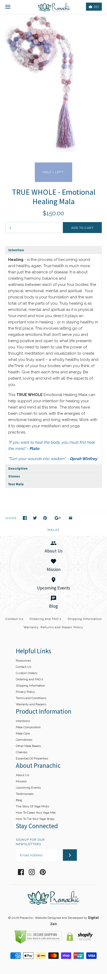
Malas (53, 530)
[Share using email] (70, 518)
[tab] (53, 250)
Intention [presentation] (16, 250)
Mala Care (23, 733)
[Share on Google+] (57, 518)
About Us (22, 775)
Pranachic (26, 918)
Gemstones (24, 740)
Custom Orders (26, 673)
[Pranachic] (53, 7)
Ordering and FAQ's (45, 619)
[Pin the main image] (45, 518)
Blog (19, 800)
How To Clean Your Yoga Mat (36, 812)
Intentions (23, 721)
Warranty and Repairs (31, 704)
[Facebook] (21, 872)
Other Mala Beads (28, 746)
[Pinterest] (43, 872)
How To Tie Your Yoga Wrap (35, 819)
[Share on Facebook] (25, 518)
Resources (23, 660)
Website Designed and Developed (59, 918)
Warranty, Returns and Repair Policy (53, 627)
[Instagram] (32, 872)
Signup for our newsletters (30, 842)
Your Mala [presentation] (16, 484)
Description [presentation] (18, 468)
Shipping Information (85, 619)
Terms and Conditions (31, 698)
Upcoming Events (28, 787)
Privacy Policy (25, 692)
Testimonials (25, 794)
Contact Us (14, 619)
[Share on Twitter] (35, 518)
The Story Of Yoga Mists (32, 806)
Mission (21, 781)
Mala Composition (28, 727)
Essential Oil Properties (32, 758)
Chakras (21, 752)
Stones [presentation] (14, 476)
